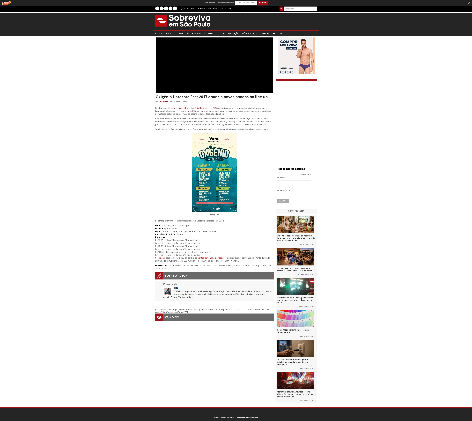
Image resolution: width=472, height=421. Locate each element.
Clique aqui (160, 258)
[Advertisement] (272, 22)
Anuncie (226, 8)
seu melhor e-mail (284, 191)
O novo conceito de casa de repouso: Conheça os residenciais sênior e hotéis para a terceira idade (296, 238)
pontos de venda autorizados (211, 258)
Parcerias (213, 8)
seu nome (281, 178)
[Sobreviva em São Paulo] (182, 20)
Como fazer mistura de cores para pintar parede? (293, 331)
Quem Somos (187, 8)
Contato (239, 8)
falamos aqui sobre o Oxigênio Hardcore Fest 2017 (194, 108)
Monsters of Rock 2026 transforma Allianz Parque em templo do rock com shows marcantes (295, 394)
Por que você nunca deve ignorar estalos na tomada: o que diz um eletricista (293, 362)
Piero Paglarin (164, 101)
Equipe (201, 8)
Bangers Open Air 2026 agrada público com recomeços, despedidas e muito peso (295, 300)
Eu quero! (263, 3)
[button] (236, 2)
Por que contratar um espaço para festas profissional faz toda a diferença (296, 269)
